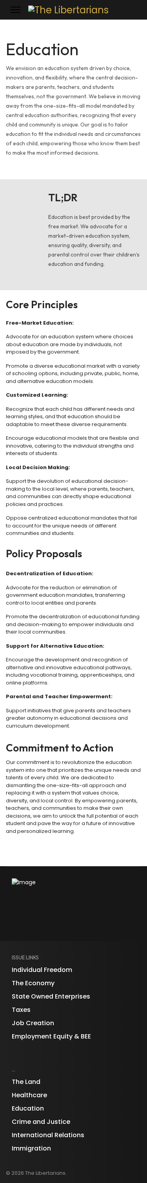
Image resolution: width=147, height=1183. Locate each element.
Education (28, 1108)
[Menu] (15, 10)
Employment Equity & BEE (51, 1036)
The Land (26, 1081)
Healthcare (29, 1095)
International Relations (48, 1135)
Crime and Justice (41, 1121)
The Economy (33, 983)
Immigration (31, 1148)
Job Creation (33, 1023)
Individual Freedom (42, 969)
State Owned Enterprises (51, 996)
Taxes (21, 1009)
